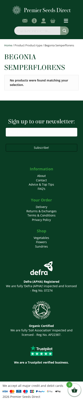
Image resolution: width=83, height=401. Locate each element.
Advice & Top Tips (41, 184)
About (41, 176)
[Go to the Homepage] (42, 10)
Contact (41, 180)
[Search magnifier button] (64, 30)
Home (8, 45)
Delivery (41, 207)
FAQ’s (41, 189)
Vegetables (41, 238)
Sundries (41, 246)
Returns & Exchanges (41, 211)
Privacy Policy (41, 220)
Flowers (41, 242)
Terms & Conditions (41, 215)
